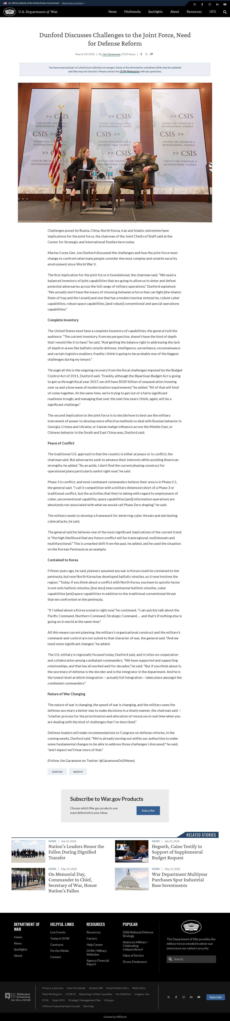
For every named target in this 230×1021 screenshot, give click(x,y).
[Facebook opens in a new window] (202, 4)
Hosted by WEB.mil (115, 1016)
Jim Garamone (111, 54)
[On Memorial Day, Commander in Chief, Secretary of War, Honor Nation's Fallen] (61, 881)
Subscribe (148, 810)
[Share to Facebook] (141, 54)
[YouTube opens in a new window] (224, 4)
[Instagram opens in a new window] (209, 4)
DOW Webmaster (130, 71)
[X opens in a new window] (194, 4)
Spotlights (155, 11)
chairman (57, 771)
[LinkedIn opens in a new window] (217, 4)
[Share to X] (146, 54)
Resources (194, 11)
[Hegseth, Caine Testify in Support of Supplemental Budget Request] (165, 850)
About (174, 11)
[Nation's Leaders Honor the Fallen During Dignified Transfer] (61, 850)
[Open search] (225, 11)
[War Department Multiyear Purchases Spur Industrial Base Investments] (165, 878)
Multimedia (132, 11)
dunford (78, 771)
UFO (212, 11)
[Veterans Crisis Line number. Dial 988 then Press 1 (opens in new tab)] (17, 997)
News (112, 11)
